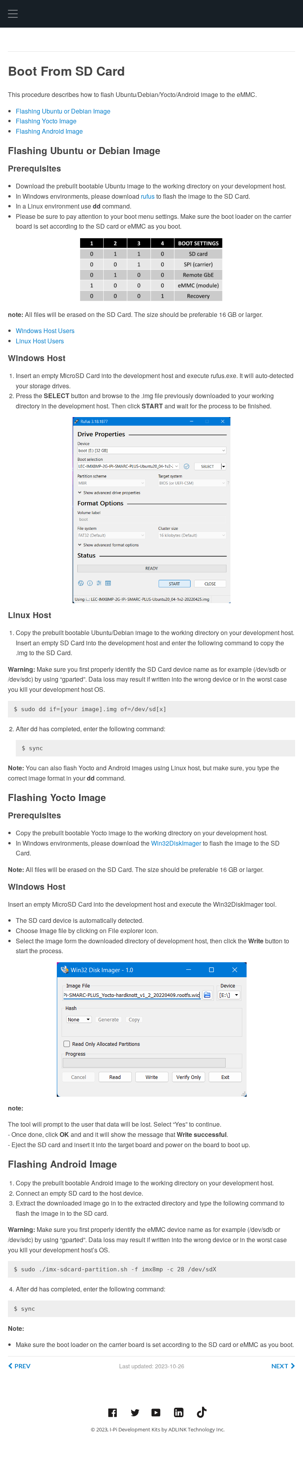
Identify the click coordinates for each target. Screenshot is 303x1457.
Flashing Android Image (49, 131)
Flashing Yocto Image (46, 120)
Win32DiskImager (176, 843)
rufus (148, 196)
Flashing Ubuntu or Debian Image (63, 111)
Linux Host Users (40, 340)
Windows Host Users (45, 330)
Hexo (37, 14)
